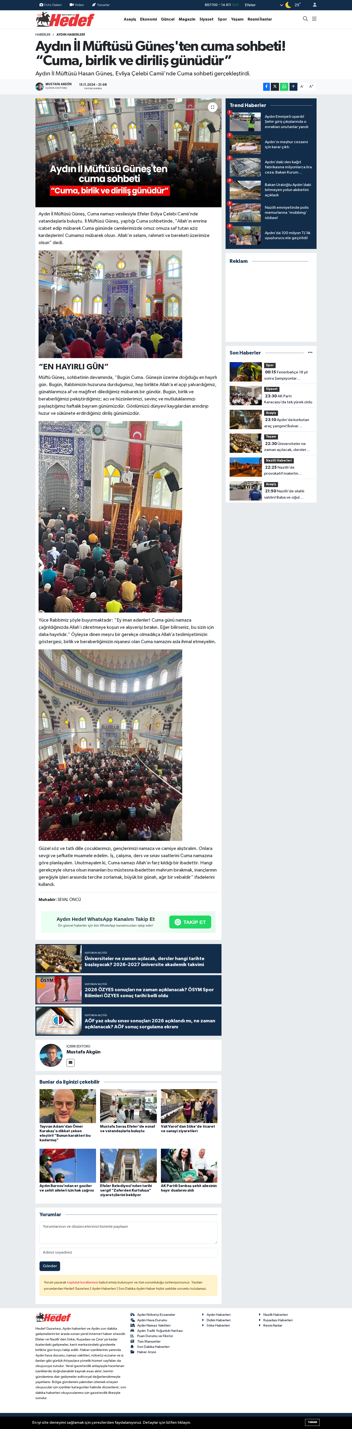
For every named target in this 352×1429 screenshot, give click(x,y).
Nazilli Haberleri (279, 460)
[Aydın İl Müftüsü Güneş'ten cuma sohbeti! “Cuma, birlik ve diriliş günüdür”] (128, 153)
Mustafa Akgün (84, 1052)
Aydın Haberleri (71, 34)
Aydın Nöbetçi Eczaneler (156, 1314)
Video (79, 5)
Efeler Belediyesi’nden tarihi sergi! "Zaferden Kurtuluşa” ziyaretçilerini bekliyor (126, 1190)
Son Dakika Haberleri (153, 1347)
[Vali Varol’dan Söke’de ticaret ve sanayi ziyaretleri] (189, 1106)
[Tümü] (310, 353)
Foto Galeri (53, 5)
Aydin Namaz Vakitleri (153, 1325)
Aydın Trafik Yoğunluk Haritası (160, 1331)
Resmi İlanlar (260, 19)
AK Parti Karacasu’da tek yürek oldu (288, 399)
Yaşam (237, 19)
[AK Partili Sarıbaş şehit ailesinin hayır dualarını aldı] (189, 1166)
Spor (222, 19)
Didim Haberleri (219, 1320)
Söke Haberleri (218, 1325)
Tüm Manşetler (149, 1341)
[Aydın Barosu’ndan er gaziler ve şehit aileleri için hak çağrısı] (68, 1166)
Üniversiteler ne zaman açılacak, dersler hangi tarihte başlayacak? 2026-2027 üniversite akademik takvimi (287, 447)
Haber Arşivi (146, 1352)
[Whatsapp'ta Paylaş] (284, 87)
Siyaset (206, 19)
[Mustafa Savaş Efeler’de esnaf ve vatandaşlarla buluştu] (128, 1106)
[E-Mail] (70, 1063)
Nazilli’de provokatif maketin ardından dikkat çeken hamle (284, 471)
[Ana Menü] (314, 19)
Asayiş (130, 19)
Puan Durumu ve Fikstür (155, 1336)
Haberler (43, 34)
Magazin (187, 19)
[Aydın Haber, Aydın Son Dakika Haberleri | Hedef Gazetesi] (65, 19)
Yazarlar (103, 5)
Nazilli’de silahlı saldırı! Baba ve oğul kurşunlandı (284, 495)
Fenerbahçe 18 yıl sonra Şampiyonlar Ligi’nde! (286, 376)
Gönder (50, 1266)
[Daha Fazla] (293, 87)
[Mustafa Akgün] (51, 1055)
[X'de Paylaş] (275, 87)
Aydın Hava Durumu (152, 1320)
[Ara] (305, 19)
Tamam (312, 1422)
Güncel (168, 19)
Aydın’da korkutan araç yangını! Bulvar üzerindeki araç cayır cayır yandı (287, 423)
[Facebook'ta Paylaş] (266, 87)
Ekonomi (148, 19)
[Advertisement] (271, 303)
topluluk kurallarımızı (83, 1282)
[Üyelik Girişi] (313, 5)
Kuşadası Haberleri (278, 1320)
